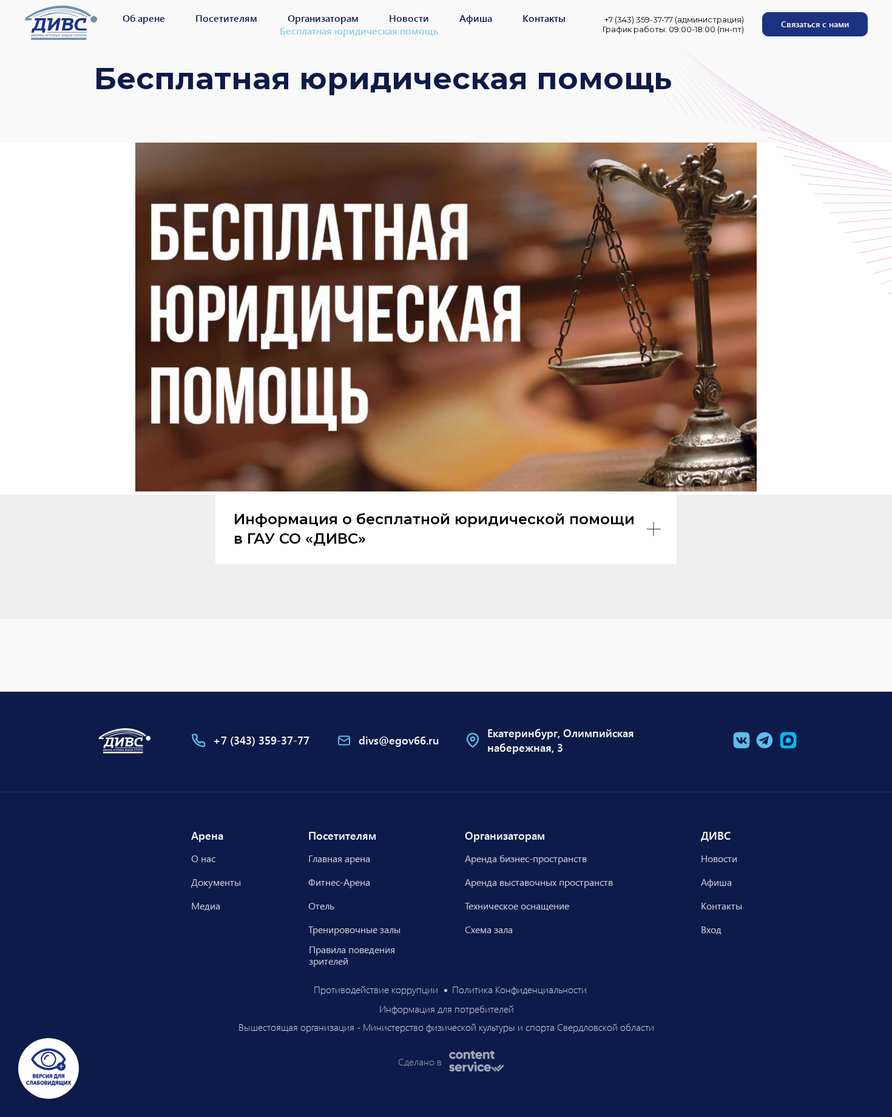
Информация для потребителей (446, 1008)
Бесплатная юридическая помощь (359, 30)
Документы (216, 882)
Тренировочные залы (354, 929)
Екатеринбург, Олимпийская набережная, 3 (560, 740)
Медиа (205, 905)
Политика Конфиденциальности (519, 989)
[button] (815, 24)
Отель (321, 905)
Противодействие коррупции (376, 989)
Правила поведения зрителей (351, 955)
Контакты (544, 18)
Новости (409, 18)
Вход (711, 929)
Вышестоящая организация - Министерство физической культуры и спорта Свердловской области (446, 1027)
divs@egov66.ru (399, 740)
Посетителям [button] (226, 18)
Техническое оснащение (517, 905)
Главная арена (339, 858)
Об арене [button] (144, 18)
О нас (203, 858)
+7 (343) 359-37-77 (261, 740)
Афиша (475, 18)
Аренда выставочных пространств (539, 882)
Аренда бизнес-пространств (526, 858)
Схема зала (489, 929)
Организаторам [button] (323, 18)
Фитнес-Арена (339, 882)
